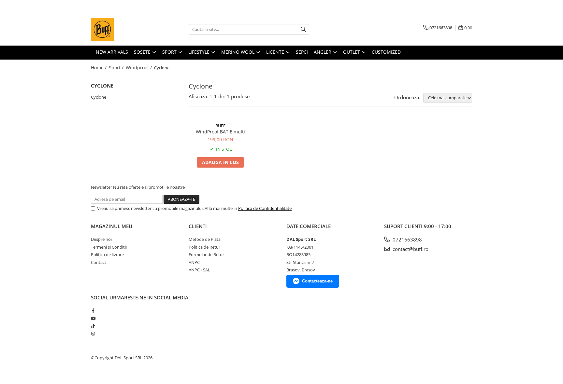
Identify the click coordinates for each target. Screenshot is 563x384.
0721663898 (406, 239)
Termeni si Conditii (109, 247)
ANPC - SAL (199, 270)
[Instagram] (93, 333)
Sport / (117, 67)
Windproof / (139, 67)
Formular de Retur (206, 254)
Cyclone (98, 97)
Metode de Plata (205, 239)
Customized (386, 52)
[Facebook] (93, 310)
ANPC (194, 262)
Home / (99, 67)
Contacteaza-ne (317, 281)
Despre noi (101, 239)
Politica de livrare (107, 254)
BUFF (220, 126)
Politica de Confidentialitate (265, 208)
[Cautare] (303, 29)
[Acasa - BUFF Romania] (123, 29)
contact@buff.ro (409, 249)
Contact (98, 262)
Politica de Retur (204, 247)
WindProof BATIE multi (220, 132)
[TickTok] (93, 326)
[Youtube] (93, 318)
